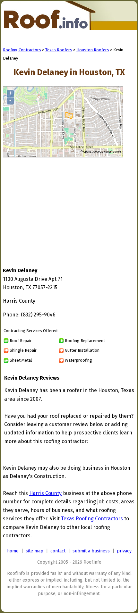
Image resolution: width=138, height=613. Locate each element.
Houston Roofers (92, 49)
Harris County (45, 493)
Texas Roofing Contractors (92, 519)
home (13, 551)
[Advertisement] (57, 206)
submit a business (91, 551)
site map (34, 551)
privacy (124, 551)
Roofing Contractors (22, 49)
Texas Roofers (58, 49)
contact (57, 551)
